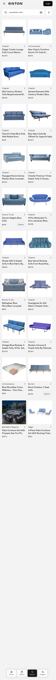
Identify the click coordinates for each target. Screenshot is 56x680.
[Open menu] (4, 3)
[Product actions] (24, 46)
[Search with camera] (41, 12)
